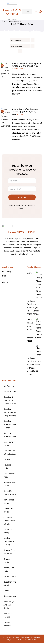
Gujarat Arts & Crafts (9, 484)
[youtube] (27, 260)
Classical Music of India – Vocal (9, 424)
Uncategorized (9, 596)
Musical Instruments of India (8, 541)
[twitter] (20, 260)
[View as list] (24, 51)
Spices (6, 591)
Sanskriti (37, 637)
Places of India (9, 576)
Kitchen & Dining (7, 531)
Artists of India (9, 392)
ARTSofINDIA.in (33, 640)
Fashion (6, 459)
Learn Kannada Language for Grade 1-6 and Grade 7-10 (26, 64)
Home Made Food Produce (9, 492)
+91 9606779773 (14, 22)
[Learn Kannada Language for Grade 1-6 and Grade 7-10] (6, 64)
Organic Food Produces (9, 552)
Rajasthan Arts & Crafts (9, 583)
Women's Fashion (7, 615)
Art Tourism (8, 386)
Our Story (6, 271)
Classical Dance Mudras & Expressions (9, 412)
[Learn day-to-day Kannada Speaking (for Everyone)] (6, 109)
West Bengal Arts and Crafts (9, 604)
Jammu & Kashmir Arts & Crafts (9, 520)
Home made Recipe (8, 501)
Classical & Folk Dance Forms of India (9, 400)
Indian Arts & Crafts (9, 510)
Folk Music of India (9, 475)
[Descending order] (33, 40)
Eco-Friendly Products (9, 443)
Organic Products (7, 560)
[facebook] (17, 260)
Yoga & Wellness (7, 624)
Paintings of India (8, 569)
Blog (4, 276)
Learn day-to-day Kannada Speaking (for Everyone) (25, 110)
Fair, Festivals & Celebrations (9, 452)
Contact (5, 282)
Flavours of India (8, 466)
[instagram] (23, 260)
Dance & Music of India (9, 434)
